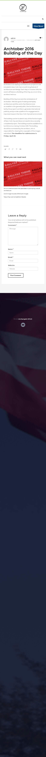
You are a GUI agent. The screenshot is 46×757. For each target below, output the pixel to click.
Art (36, 40)
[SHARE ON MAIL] (20, 149)
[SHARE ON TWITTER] (5, 149)
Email (10, 257)
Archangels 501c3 (25, 319)
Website (11, 265)
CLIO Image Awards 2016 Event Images (16, 194)
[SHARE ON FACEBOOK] (9, 149)
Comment (12, 225)
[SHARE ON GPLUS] (12, 149)
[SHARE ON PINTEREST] (16, 149)
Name (10, 249)
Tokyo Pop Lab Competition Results (15, 197)
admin (13, 38)
